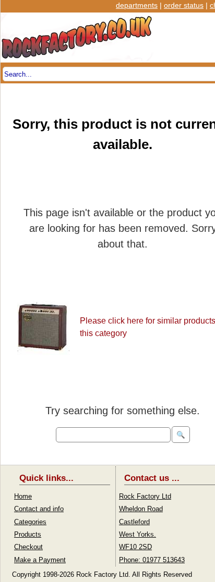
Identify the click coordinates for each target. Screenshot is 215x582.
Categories (30, 522)
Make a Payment (40, 560)
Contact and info (39, 509)
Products (27, 534)
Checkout (28, 547)
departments (137, 5)
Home (23, 496)
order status (184, 5)
